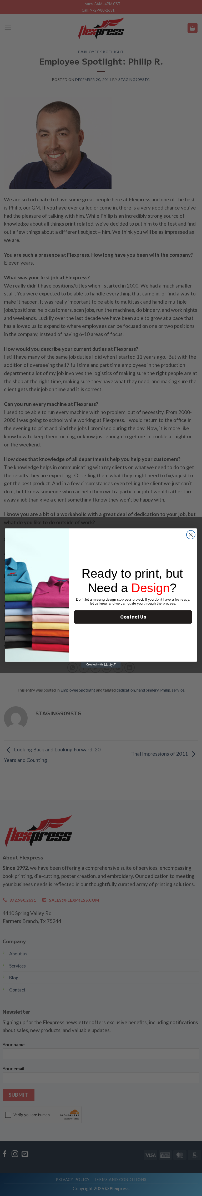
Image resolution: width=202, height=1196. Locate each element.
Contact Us (133, 617)
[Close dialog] (190, 534)
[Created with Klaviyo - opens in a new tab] (101, 665)
